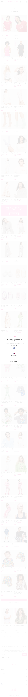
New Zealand (14, 355)
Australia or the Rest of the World (14, 350)
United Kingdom (14, 361)
